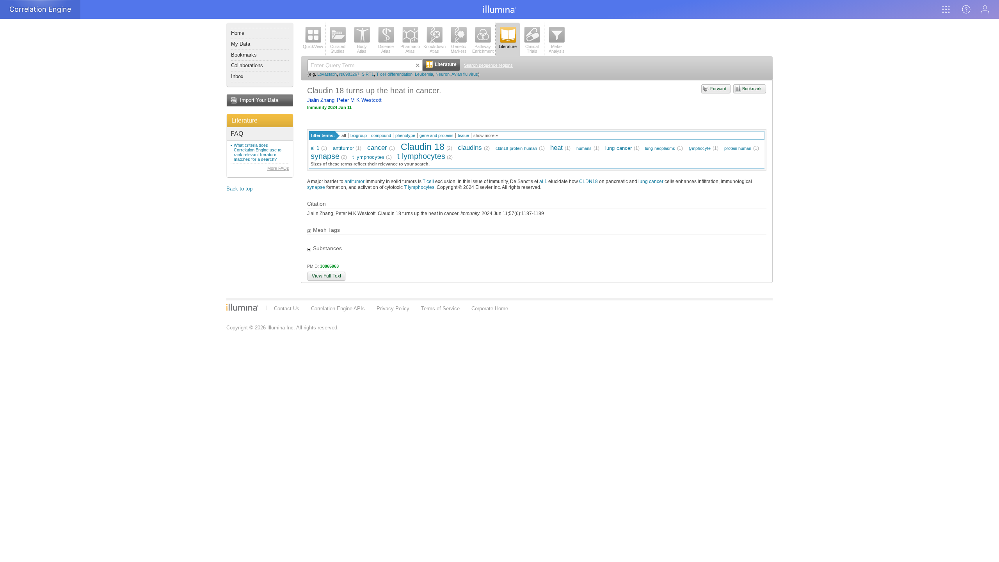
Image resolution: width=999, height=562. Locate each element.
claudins (470, 147)
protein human (738, 148)
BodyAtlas (362, 48)
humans (584, 148)
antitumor (343, 148)
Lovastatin (327, 74)
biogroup (358, 135)
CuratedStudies (337, 48)
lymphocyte (700, 148)
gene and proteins (436, 135)
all (343, 135)
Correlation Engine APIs (338, 308)
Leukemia (424, 74)
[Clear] (417, 65)
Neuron (443, 74)
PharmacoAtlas (410, 48)
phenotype (405, 135)
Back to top (239, 189)
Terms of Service (440, 308)
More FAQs (278, 168)
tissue (463, 135)
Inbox (237, 76)
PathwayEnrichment (483, 48)
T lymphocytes (419, 187)
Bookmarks (244, 55)
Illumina (242, 307)
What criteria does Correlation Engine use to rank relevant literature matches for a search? (257, 152)
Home (237, 33)
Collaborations (247, 65)
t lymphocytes (368, 157)
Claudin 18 (422, 147)
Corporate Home (489, 308)
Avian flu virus (465, 74)
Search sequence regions (488, 65)
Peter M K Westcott (359, 100)
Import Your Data (259, 100)
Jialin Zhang (320, 100)
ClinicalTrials (532, 48)
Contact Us (286, 308)
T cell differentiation (394, 74)
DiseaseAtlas (386, 48)
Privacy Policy (393, 308)
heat (556, 147)
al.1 (543, 181)
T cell (428, 181)
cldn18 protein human (516, 148)
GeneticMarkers (459, 48)
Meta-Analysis (557, 48)
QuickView (313, 46)
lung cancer (618, 148)
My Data (240, 44)
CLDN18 (588, 181)
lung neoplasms (660, 148)
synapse (325, 155)
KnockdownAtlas (434, 48)
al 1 (315, 148)
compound (381, 135)
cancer (377, 147)
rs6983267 (349, 74)
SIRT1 (368, 74)
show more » (485, 135)
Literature (244, 120)
